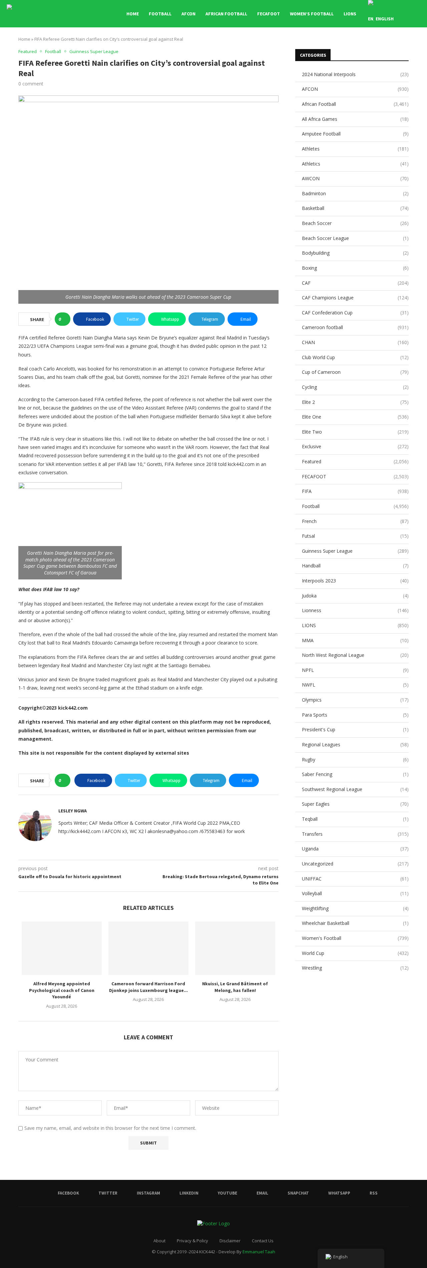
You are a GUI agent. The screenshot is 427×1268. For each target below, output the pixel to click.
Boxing (355, 268)
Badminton (355, 193)
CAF (355, 283)
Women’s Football (312, 14)
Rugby (355, 759)
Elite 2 (355, 402)
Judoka (355, 595)
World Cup (355, 953)
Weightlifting (355, 908)
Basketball (355, 208)
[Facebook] (362, 47)
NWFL (355, 685)
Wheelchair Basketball (355, 923)
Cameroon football (355, 327)
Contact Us (263, 1241)
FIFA (355, 491)
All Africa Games (355, 119)
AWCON (355, 178)
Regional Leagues (355, 744)
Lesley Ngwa (72, 811)
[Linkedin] (383, 47)
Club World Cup (355, 357)
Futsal (355, 536)
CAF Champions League (355, 297)
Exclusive (355, 446)
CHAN (355, 342)
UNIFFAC (355, 878)
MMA (355, 640)
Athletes (355, 149)
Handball (355, 565)
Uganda (355, 848)
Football (160, 14)
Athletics (355, 164)
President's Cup (355, 729)
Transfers (355, 834)
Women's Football (355, 938)
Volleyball (355, 893)
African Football (226, 14)
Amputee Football (355, 134)
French (355, 521)
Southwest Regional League (355, 789)
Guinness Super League (355, 551)
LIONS (350, 14)
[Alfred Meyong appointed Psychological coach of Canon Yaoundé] (62, 948)
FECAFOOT (268, 14)
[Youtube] (390, 47)
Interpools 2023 (355, 580)
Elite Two (355, 432)
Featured (355, 461)
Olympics (355, 700)
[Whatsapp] (411, 47)
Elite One (355, 417)
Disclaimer (230, 1241)
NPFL (355, 670)
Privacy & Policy (192, 1241)
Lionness (355, 610)
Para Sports (355, 715)
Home (132, 14)
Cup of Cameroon (355, 372)
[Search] (417, 13)
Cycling (355, 387)
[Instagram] (376, 47)
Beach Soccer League (355, 238)
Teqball (355, 819)
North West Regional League (355, 655)
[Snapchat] (404, 47)
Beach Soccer (355, 223)
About (159, 1241)
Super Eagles (355, 804)
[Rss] (418, 47)
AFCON (188, 14)
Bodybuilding (355, 253)
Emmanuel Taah (259, 1252)
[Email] (397, 47)
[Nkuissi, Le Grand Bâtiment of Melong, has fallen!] (235, 948)
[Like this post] (64, 319)
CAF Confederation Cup (355, 312)
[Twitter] (369, 47)
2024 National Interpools (355, 74)
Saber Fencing (355, 774)
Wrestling (355, 968)
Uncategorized (355, 863)
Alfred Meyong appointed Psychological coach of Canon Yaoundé (61, 990)
